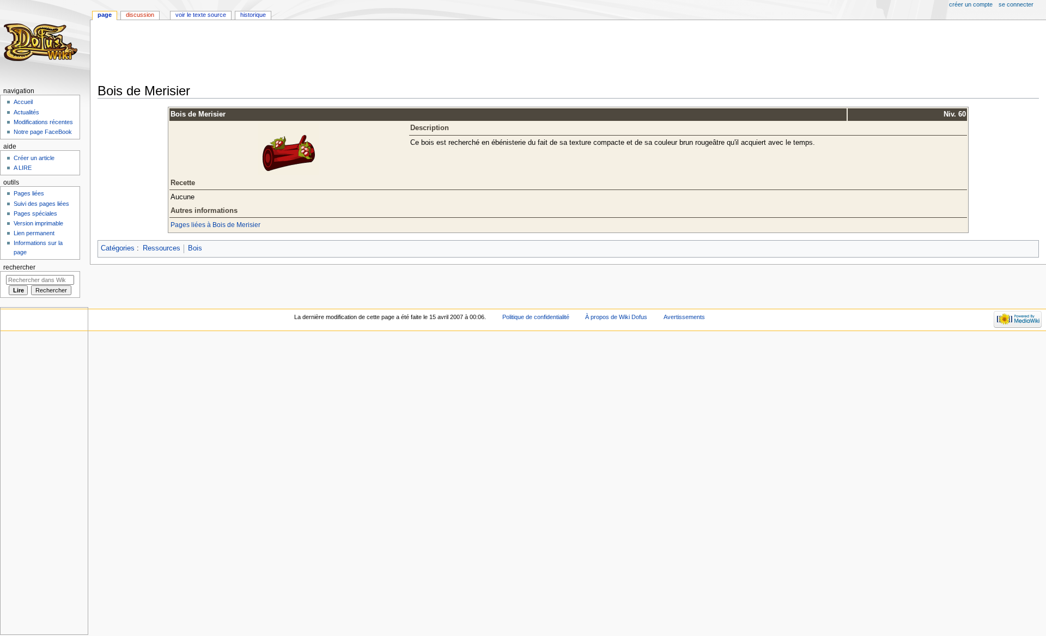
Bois (195, 248)
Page (105, 14)
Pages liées (29, 193)
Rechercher (19, 267)
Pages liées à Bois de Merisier (215, 225)
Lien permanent (34, 233)
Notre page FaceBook (43, 132)
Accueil (23, 102)
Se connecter (1016, 4)
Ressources (161, 248)
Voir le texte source (200, 14)
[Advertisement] (296, 52)
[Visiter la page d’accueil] (42, 42)
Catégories (118, 248)
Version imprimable (38, 223)
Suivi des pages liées (41, 203)
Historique (253, 14)
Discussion (140, 14)
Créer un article (34, 158)
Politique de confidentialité (535, 317)
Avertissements (684, 317)
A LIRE (23, 167)
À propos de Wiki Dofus (616, 317)
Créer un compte (971, 4)
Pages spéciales (35, 213)
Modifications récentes (43, 122)
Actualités (26, 112)
